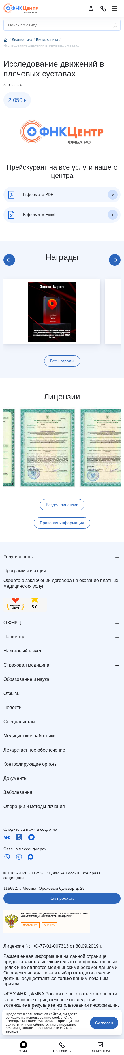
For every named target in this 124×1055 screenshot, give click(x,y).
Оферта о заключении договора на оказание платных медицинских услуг (60, 583)
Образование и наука (26, 679)
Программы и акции (24, 570)
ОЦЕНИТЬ (49, 925)
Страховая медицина (26, 665)
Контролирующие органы (30, 764)
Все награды (62, 361)
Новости (12, 707)
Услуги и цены (18, 556)
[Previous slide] (9, 260)
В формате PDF (37, 194)
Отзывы (11, 693)
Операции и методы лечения (34, 806)
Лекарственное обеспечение (34, 750)
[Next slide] (115, 260)
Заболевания (17, 792)
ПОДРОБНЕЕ (30, 925)
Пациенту (13, 636)
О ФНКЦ (12, 622)
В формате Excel (38, 214)
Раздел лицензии (62, 504)
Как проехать (62, 898)
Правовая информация (62, 522)
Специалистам (19, 721)
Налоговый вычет (22, 650)
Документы (15, 778)
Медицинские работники (29, 735)
